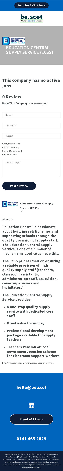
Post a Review (19, 186)
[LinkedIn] (31, 405)
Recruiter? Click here (31, 5)
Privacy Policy (52, 462)
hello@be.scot (32, 387)
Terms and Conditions (37, 462)
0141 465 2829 (31, 438)
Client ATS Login (31, 419)
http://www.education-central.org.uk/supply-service (28, 362)
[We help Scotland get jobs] (31, 17)
